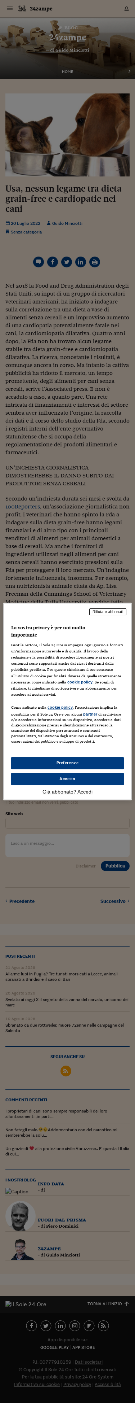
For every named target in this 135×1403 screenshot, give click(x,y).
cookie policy (80, 682)
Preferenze (68, 763)
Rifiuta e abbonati (108, 611)
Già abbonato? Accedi (67, 792)
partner (90, 714)
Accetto (67, 779)
